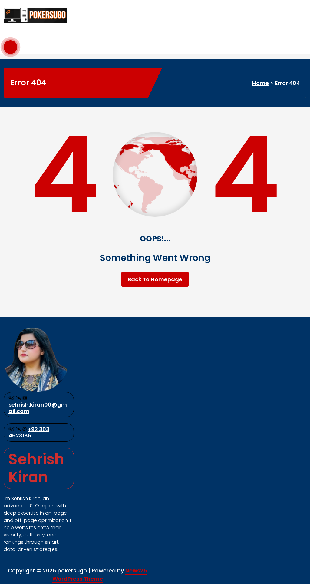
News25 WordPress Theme (99, 574)
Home (260, 83)
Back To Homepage (155, 279)
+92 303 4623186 (28, 432)
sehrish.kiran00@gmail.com (37, 408)
